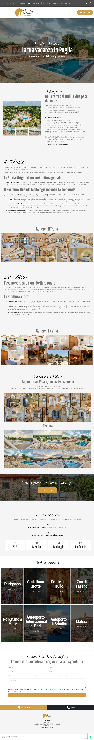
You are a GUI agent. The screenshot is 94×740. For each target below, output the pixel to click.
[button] (59, 12)
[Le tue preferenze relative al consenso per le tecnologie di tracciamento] (91, 737)
